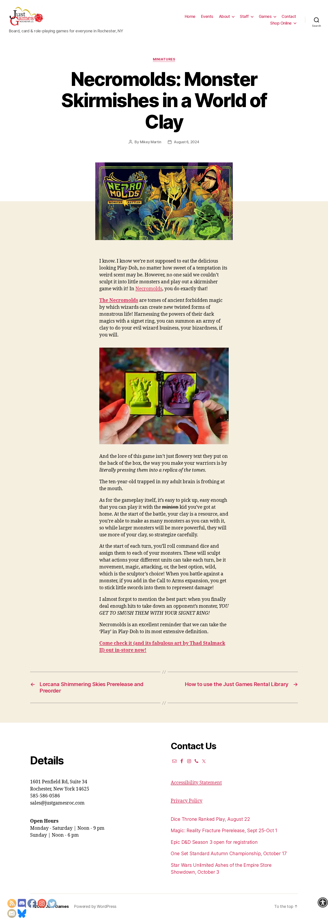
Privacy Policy (186, 801)
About (224, 16)
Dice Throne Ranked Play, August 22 (210, 819)
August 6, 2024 (186, 142)
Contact (289, 16)
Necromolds (148, 289)
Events (207, 16)
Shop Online (281, 23)
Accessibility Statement (196, 783)
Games (265, 16)
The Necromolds (118, 300)
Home (190, 16)
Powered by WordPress (95, 906)
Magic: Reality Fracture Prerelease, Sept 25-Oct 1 (224, 830)
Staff (244, 16)
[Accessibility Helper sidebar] (322, 902)
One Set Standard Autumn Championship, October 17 (229, 853)
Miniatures (164, 59)
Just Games (57, 906)
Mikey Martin (150, 142)
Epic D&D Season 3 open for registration (214, 842)
